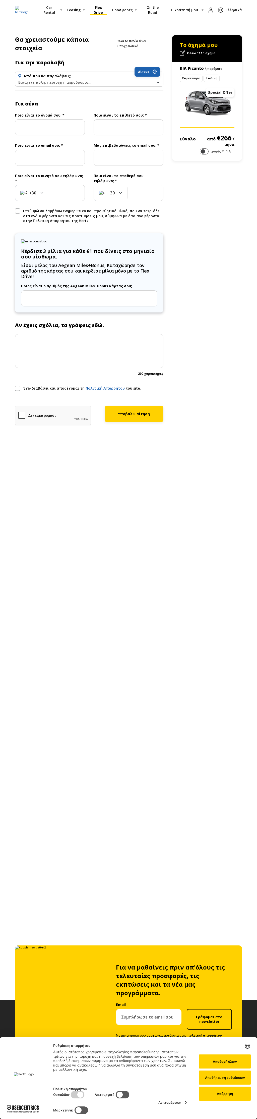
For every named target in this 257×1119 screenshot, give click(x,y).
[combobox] (89, 82)
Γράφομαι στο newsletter (209, 1019)
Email (121, 1004)
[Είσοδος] (211, 10)
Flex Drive (98, 10)
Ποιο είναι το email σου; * (39, 145)
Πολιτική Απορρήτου (106, 388)
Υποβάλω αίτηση (134, 413)
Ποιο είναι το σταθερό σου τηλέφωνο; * (119, 178)
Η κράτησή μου (184, 10)
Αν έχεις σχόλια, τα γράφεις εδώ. (59, 325)
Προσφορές (122, 10)
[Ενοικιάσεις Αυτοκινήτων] (23, 10)
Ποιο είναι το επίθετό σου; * (120, 115)
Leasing (74, 10)
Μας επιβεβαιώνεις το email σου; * (126, 145)
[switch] (204, 151)
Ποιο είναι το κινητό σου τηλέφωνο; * (49, 178)
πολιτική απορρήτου (204, 1035)
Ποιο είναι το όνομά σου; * (40, 115)
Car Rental (49, 10)
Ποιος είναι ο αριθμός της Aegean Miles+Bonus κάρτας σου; (76, 286)
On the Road (153, 10)
